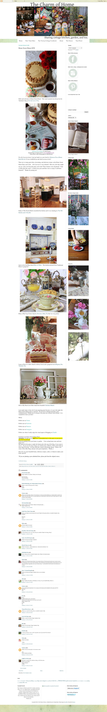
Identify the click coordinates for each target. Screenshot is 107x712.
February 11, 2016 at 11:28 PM (27, 575)
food (36, 466)
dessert (31, 466)
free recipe (39, 466)
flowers (34, 466)
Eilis (22, 623)
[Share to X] (40, 464)
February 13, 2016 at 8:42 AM (27, 665)
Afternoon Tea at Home (37, 151)
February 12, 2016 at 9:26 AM (27, 643)
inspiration (75, 680)
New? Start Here (30, 41)
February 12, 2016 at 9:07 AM (27, 627)
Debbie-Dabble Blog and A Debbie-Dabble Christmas (32, 483)
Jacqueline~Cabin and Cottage (27, 530)
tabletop (52, 466)
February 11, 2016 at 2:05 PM (27, 499)
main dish (78, 680)
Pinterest (28, 426)
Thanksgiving (28, 680)
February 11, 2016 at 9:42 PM (27, 566)
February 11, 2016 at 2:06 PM (27, 507)
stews (18, 682)
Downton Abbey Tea (42, 313)
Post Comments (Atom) (27, 672)
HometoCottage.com (25, 545)
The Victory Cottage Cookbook (47, 41)
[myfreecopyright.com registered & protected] (50, 685)
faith (53, 680)
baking (23, 466)
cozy (48, 680)
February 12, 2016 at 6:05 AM (27, 592)
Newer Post (21, 670)
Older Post (61, 670)
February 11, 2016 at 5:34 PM (27, 548)
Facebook (28, 423)
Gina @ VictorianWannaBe (27, 570)
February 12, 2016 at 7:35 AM (27, 605)
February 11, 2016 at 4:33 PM (27, 541)
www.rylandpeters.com (48, 152)
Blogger (73, 702)
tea (54, 466)
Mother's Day (19, 680)
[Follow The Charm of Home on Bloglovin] (73, 689)
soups (86, 680)
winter (26, 682)
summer (21, 682)
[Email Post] (35, 464)
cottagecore (44, 680)
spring (88, 680)
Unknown (24, 493)
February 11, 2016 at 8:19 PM (27, 555)
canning (35, 680)
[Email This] (37, 464)
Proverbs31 (24, 680)
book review (26, 466)
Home (20, 41)
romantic (49, 466)
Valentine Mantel (49, 405)
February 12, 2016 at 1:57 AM (27, 582)
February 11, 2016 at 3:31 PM (27, 534)
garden (67, 680)
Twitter (28, 420)
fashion (57, 680)
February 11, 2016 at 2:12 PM (27, 519)
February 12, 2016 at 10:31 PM (27, 654)
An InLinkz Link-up (22, 461)
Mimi (23, 579)
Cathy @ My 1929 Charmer (27, 538)
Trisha (23, 638)
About (61, 41)
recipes (82, 680)
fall (55, 680)
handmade (70, 680)
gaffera (66, 702)
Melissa (23, 523)
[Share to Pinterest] (43, 464)
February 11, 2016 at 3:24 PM (27, 526)
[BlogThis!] (39, 464)
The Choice (69, 41)
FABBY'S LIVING (25, 658)
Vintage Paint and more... (26, 609)
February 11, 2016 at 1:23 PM (27, 479)
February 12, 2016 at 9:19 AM (27, 634)
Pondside (23, 630)
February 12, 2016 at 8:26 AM (27, 612)
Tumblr (55, 432)
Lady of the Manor (25, 616)
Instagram (29, 429)
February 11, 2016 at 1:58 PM (27, 489)
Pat (22, 595)
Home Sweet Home (44, 466)
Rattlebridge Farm (25, 552)
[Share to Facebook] (42, 464)
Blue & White (38, 265)
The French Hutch (25, 503)
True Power (79, 41)
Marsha (23, 559)
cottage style (39, 680)
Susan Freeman (25, 472)
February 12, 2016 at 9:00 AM (27, 619)
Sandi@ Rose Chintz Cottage (27, 511)
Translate (76, 49)
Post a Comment (23, 668)
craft (29, 466)
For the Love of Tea (33, 101)
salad (84, 680)
